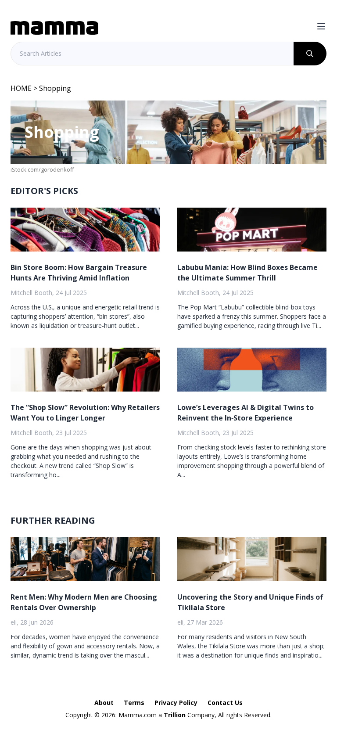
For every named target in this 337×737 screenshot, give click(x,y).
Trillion (175, 715)
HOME (21, 88)
